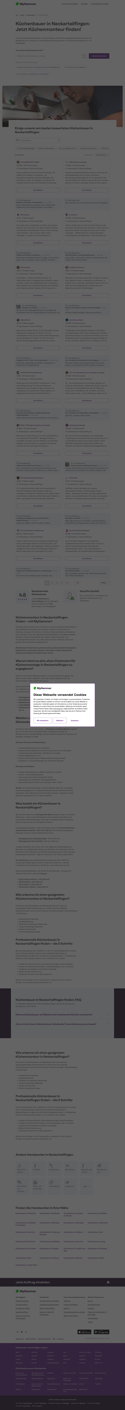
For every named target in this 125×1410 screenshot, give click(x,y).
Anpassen (75, 720)
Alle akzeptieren (43, 720)
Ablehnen (59, 720)
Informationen (58, 708)
